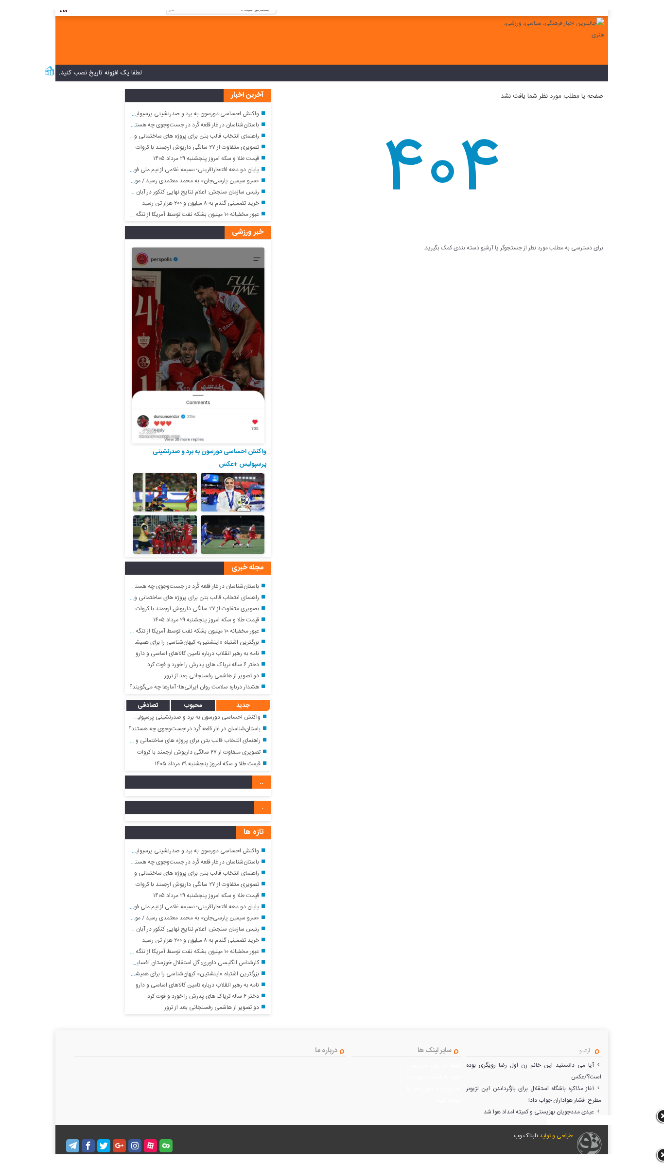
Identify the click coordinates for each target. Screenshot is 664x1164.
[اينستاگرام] (134, 1145)
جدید (243, 705)
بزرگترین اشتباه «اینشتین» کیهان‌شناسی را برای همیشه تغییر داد (185, 642)
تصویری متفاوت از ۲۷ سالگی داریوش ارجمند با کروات (197, 147)
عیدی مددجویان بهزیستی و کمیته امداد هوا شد (539, 1112)
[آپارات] (150, 1145)
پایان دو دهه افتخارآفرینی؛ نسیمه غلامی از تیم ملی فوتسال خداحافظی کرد (173, 170)
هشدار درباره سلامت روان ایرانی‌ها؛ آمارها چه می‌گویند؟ (194, 687)
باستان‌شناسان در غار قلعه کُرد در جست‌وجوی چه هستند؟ (193, 125)
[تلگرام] (72, 1145)
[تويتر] (103, 1145)
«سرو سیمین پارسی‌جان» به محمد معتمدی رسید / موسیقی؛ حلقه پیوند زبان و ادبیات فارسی (152, 181)
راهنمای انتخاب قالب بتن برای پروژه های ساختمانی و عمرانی (188, 136)
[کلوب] (166, 1145)
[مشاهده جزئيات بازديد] (49, 75)
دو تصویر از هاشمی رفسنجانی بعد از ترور (211, 676)
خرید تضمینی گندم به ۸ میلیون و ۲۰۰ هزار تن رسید (200, 203)
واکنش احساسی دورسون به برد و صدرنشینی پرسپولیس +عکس (185, 114)
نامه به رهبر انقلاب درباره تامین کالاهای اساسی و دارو (197, 653)
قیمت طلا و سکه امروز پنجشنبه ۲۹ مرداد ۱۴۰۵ (206, 158)
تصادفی (148, 705)
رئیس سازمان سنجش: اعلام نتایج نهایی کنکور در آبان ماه (193, 192)
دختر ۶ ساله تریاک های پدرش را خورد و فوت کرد (203, 665)
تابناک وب (526, 1136)
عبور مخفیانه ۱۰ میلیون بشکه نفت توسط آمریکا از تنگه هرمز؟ (190, 214)
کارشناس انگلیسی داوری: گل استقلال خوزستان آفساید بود (191, 963)
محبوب (193, 705)
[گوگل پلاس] (119, 1145)
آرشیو (584, 1051)
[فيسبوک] (88, 1145)
